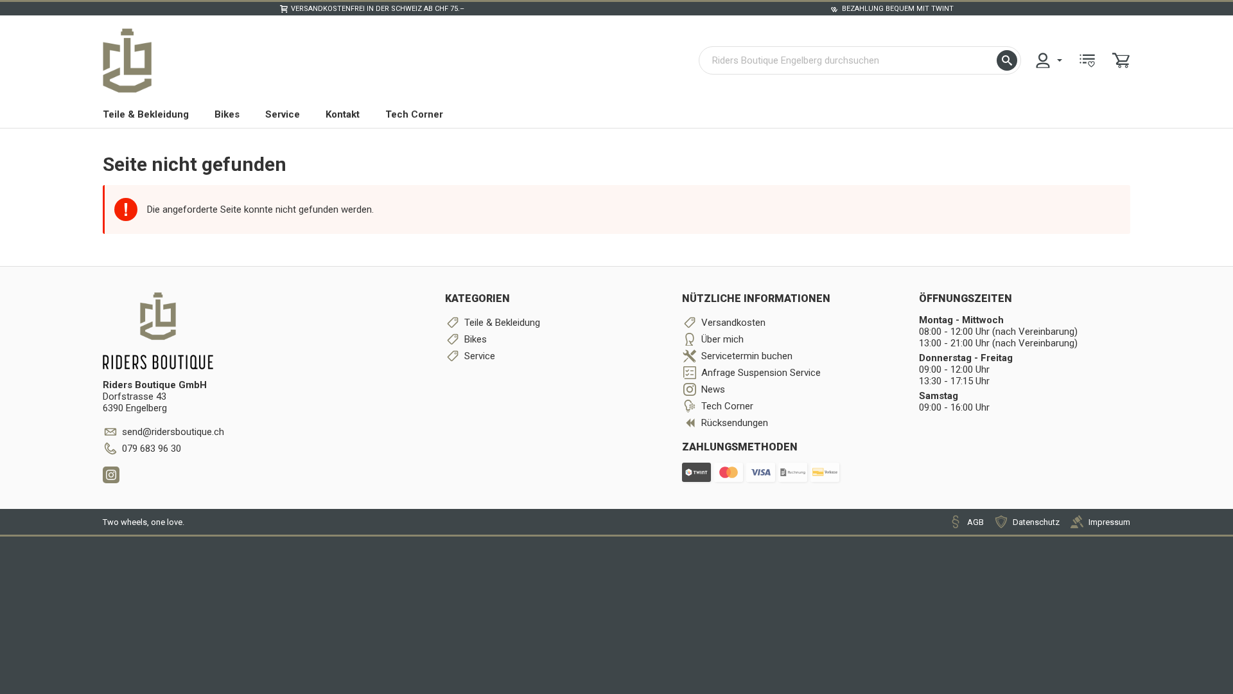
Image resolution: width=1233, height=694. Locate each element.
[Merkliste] (1087, 60)
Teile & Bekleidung (146, 114)
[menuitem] (1048, 60)
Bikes (227, 114)
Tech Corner (414, 114)
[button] (1007, 60)
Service (282, 114)
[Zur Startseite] (127, 60)
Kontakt (343, 114)
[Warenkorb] (1121, 60)
